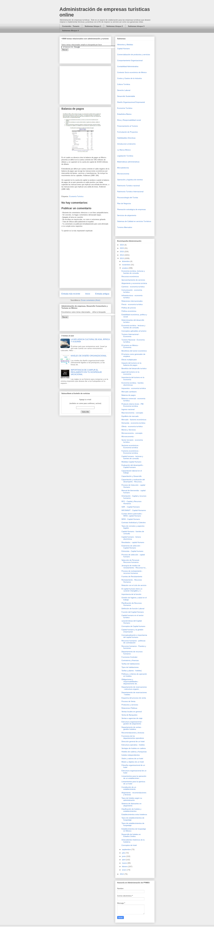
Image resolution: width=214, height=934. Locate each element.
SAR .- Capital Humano (130, 507)
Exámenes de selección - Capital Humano (131, 547)
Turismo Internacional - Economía (130, 335)
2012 (122, 874)
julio (124, 853)
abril (124, 860)
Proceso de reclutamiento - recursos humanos (132, 572)
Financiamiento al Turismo (127, 126)
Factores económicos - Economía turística (130, 452)
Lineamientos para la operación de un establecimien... (133, 777)
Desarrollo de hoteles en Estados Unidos (131, 835)
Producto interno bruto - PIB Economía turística (132, 405)
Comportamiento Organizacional (130, 60)
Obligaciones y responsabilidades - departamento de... (130, 681)
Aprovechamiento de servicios (133, 280)
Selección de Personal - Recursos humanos (130, 561)
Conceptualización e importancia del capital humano (134, 636)
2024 (122, 245)
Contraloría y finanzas (130, 660)
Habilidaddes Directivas (126, 138)
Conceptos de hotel (129, 845)
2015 (122, 251)
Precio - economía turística (132, 304)
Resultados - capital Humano (132, 542)
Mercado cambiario (129, 392)
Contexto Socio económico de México (132, 72)
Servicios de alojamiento (126, 215)
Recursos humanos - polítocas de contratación (133, 642)
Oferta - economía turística (132, 426)
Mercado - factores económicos (133, 420)
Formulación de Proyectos (127, 132)
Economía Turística (76, 196)
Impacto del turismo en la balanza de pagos (131, 364)
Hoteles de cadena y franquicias (134, 752)
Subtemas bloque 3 (136, 26)
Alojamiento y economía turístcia (134, 283)
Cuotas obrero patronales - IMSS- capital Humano (132, 515)
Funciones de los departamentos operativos (132, 737)
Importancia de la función (131, 594)
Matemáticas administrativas (128, 162)
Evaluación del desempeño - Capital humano (132, 466)
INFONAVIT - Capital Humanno (133, 510)
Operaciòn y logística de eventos (130, 180)
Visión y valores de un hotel (132, 758)
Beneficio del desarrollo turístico (134, 368)
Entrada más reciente (70, 294)
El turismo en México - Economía (130, 346)
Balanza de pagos (128, 395)
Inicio (87, 294)
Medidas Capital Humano (131, 462)
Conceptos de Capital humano (133, 626)
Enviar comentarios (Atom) (90, 300)
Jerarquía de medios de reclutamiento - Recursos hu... (134, 567)
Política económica (128, 311)
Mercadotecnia (123, 168)
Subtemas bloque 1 (93, 26)
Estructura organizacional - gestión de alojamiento (132, 723)
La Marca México (124, 150)
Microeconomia (123, 174)
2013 (122, 258)
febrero (125, 866)
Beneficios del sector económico (134, 351)
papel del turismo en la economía (130, 373)
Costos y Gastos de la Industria (129, 78)
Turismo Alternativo (124, 227)
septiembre (126, 849)
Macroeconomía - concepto (132, 413)
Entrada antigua (102, 294)
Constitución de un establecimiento (128, 788)
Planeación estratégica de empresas (131, 209)
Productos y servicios (129, 705)
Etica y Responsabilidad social (129, 120)
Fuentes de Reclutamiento (131, 576)
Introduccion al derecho (126, 144)
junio (124, 856)
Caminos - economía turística (133, 287)
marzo (124, 863)
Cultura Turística (123, 84)
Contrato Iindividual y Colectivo (133, 522)
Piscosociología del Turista (127, 197)
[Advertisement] (7, 877)
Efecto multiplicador (129, 360)
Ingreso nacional (127, 409)
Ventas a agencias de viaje (131, 718)
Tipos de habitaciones (130, 667)
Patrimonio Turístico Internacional (130, 192)
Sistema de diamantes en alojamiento (131, 805)
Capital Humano (123, 49)
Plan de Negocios (124, 203)
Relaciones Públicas (129, 708)
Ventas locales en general (131, 712)
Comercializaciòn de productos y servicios (133, 54)
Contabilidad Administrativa (127, 66)
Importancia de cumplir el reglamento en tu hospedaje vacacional (86, 372)
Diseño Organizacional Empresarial (131, 102)
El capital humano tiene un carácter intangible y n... (131, 590)
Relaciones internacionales (132, 301)
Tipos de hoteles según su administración (131, 799)
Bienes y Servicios (128, 430)
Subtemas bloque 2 (114, 26)
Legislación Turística (125, 156)
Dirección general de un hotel (133, 741)
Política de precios (128, 308)
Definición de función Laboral (132, 609)
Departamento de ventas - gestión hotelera (131, 728)
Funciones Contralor (129, 657)
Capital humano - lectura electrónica (131, 538)
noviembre (126, 265)
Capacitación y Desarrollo (131, 476)
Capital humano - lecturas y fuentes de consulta (132, 457)
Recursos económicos (130, 276)
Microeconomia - (128, 436)
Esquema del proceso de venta (133, 698)
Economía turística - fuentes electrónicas (132, 384)
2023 (122, 248)
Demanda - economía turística (133, 423)
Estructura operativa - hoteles (133, 745)
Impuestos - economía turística (133, 388)
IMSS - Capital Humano (130, 519)
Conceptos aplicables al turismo (133, 331)
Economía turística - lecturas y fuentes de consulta (133, 326)
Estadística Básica (124, 114)
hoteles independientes (130, 755)
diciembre (126, 261)
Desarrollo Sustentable (126, 96)
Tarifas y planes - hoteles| (131, 671)
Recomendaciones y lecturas (132, 733)
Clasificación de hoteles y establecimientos (131, 810)
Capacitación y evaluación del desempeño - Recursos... (133, 481)
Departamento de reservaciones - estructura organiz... (134, 688)
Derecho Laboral (123, 90)
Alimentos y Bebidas (125, 45)
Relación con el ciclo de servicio (133, 585)
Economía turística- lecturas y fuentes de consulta (133, 272)
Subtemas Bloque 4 (70, 31)
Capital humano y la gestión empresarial (132, 631)
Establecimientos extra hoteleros (134, 814)
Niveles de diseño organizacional (89, 356)
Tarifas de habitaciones (130, 664)
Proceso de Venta (128, 701)
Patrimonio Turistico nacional (128, 186)
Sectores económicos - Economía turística (130, 446)
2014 (122, 255)
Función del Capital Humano (132, 612)
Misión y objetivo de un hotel (132, 762)
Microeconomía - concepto (131, 433)
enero (124, 870)
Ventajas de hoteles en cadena (133, 748)
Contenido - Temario (70, 26)
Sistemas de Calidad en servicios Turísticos (134, 221)
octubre (125, 268)
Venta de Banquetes (129, 715)
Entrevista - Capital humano (132, 551)
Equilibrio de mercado (130, 416)
